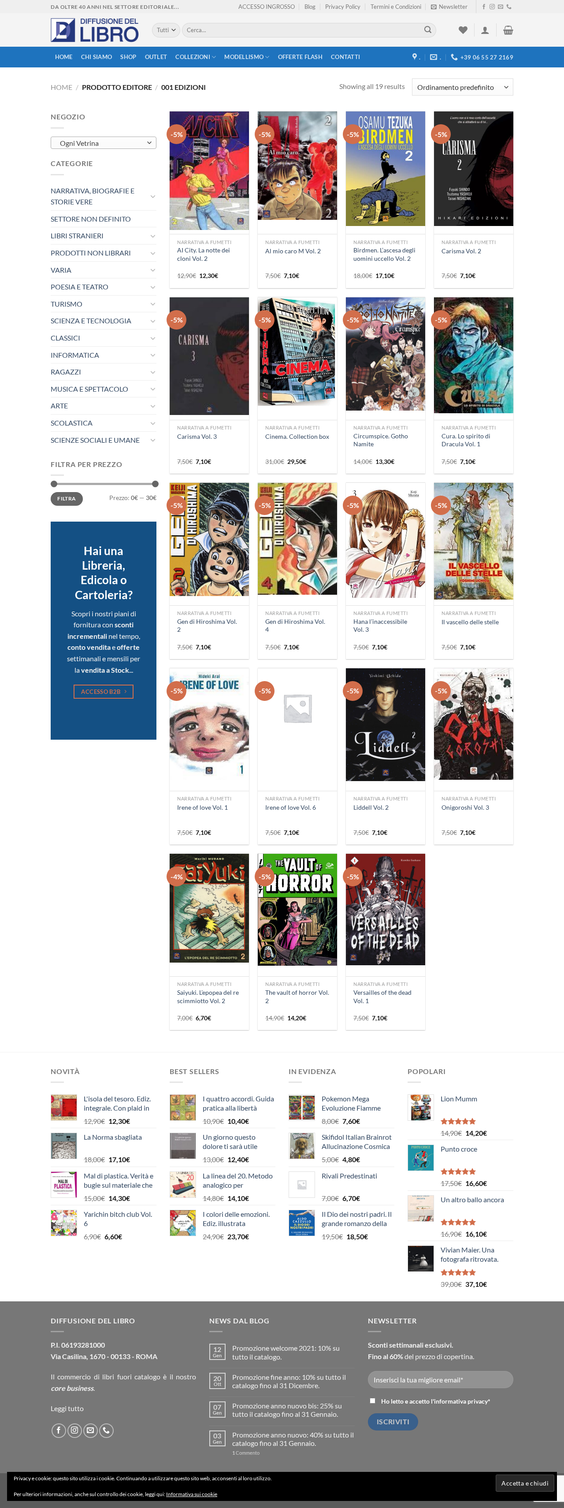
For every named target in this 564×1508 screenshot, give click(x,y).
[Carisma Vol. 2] (473, 168)
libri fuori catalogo (131, 1376)
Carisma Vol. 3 (197, 436)
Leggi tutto (67, 1408)
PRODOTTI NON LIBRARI (91, 252)
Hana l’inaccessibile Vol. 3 (380, 626)
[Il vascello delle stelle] (473, 541)
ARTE (59, 405)
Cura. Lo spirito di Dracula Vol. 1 (466, 440)
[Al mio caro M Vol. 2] (297, 165)
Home (64, 56)
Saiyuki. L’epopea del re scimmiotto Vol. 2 (208, 996)
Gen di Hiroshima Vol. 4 (295, 626)
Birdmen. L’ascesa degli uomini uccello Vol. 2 (384, 254)
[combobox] (103, 143)
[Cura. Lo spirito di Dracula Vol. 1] (473, 355)
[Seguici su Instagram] (492, 7)
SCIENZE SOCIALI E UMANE (95, 440)
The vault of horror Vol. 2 (297, 996)
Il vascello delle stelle (470, 622)
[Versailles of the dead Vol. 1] (385, 909)
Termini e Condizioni (396, 6)
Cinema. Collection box (297, 436)
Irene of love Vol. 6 (290, 807)
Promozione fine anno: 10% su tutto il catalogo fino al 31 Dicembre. (289, 1381)
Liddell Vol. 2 (371, 807)
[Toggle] (152, 196)
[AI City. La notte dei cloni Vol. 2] (209, 170)
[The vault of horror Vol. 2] (297, 910)
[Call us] (509, 7)
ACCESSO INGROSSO (266, 6)
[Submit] (427, 30)
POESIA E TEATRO (79, 286)
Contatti (345, 56)
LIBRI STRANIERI (77, 235)
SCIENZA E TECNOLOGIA (91, 320)
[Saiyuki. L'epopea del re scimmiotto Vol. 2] (209, 908)
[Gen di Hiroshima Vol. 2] (209, 539)
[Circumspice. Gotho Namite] (385, 354)
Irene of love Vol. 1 (202, 807)
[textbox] (101, 143)
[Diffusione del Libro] (95, 30)
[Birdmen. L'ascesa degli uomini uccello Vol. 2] (385, 168)
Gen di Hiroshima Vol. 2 (207, 626)
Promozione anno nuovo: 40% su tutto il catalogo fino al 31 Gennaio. (293, 1438)
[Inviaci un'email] (500, 7)
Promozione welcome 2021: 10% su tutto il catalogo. (286, 1352)
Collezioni (192, 56)
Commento (246, 1453)
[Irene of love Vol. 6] (297, 708)
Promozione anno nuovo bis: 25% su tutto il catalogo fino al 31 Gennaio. (287, 1409)
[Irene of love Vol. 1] (209, 724)
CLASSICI (65, 337)
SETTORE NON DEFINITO (91, 219)
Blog (309, 6)
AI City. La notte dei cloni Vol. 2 (203, 254)
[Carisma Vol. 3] (209, 356)
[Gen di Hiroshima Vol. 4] (297, 539)
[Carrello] (508, 30)
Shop (128, 56)
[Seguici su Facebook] (483, 7)
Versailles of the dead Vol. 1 (382, 996)
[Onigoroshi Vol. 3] (473, 724)
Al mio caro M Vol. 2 (293, 251)
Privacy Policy (342, 6)
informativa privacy (461, 1401)
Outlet (156, 56)
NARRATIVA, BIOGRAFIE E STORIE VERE (92, 196)
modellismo (243, 56)
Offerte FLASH (300, 56)
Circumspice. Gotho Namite (380, 440)
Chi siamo (96, 56)
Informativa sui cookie (191, 1494)
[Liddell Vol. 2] (385, 724)
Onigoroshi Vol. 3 (465, 807)
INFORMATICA (75, 355)
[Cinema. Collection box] (297, 351)
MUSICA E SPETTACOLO (89, 389)
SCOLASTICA (72, 423)
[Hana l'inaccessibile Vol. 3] (385, 540)
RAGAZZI (66, 371)
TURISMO (66, 304)
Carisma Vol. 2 (461, 251)
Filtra (66, 498)
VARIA (61, 270)
